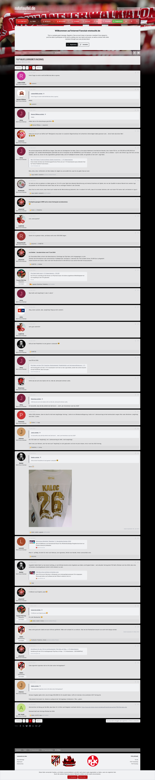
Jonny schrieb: (35, 432)
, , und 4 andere (41, 193)
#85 (138, 606)
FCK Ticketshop (134, 761)
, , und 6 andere (40, 532)
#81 (138, 453)
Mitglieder (62, 21)
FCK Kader (76, 21)
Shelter (19, 62)
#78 (138, 395)
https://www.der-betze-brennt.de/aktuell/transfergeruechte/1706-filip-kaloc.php (104, 707)
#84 (138, 589)
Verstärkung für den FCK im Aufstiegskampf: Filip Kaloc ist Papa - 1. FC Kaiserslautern (55, 649)
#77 (138, 378)
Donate (98, 21)
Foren (34, 21)
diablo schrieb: (35, 686)
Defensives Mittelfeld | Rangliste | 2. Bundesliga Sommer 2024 (53, 541)
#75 (138, 340)
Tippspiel (87, 21)
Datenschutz (20, 763)
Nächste (39, 67)
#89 (138, 682)
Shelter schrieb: (35, 457)
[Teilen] (135, 73)
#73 (138, 307)
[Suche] (137, 21)
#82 (138, 538)
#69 (138, 232)
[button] (39, 21)
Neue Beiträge (20, 759)
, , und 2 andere (44, 284)
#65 (138, 148)
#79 (138, 411)
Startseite (23, 21)
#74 (138, 324)
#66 (138, 180)
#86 (138, 627)
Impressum (19, 761)
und (40, 125)
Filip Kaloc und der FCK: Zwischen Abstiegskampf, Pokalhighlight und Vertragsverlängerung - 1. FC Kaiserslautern (62, 365)
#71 (138, 270)
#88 (138, 662)
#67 (138, 199)
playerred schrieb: (36, 610)
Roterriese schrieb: (36, 399)
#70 (138, 249)
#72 (138, 290)
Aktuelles (48, 21)
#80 (138, 428)
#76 (138, 357)
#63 (138, 110)
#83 (138, 562)
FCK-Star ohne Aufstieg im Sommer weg (47, 572)
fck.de (136, 759)
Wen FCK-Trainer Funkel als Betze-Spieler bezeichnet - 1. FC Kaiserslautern (52, 159)
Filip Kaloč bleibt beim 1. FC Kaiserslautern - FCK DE (45, 273)
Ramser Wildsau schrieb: (37, 114)
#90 (138, 704)
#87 (138, 646)
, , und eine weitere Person (43, 174)
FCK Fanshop (134, 763)
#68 (138, 216)
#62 (138, 89)
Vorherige (18, 67)
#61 (138, 72)
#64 (138, 131)
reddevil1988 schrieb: (37, 93)
